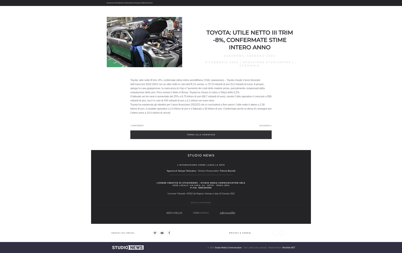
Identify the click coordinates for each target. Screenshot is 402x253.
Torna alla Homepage (201, 135)
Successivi (264, 125)
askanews (234, 55)
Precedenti (138, 125)
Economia (250, 65)
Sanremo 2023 (261, 55)
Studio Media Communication (228, 247)
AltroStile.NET (288, 247)
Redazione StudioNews (267, 62)
